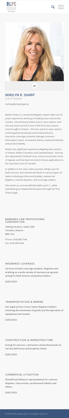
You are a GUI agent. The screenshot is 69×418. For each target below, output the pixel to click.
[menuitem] (51, 7)
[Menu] (59, 7)
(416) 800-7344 (20, 239)
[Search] (51, 7)
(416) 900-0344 (17, 243)
